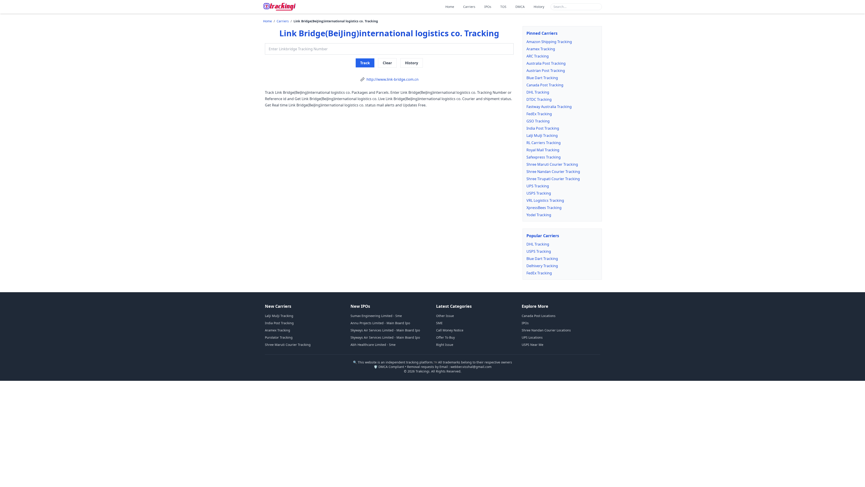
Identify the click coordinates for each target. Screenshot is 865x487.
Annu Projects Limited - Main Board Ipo (380, 323)
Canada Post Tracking (544, 85)
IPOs (487, 7)
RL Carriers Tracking (543, 142)
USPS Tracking (538, 193)
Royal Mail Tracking (542, 149)
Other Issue (445, 316)
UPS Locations (532, 337)
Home (449, 7)
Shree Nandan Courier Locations (546, 330)
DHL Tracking (537, 92)
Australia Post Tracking (546, 63)
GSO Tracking (538, 121)
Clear (387, 62)
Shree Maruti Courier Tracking (552, 164)
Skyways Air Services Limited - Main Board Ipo (385, 330)
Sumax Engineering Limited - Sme (376, 316)
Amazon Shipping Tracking (549, 41)
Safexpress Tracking (543, 157)
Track (365, 62)
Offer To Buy (445, 337)
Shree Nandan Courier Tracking (553, 171)
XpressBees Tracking (544, 207)
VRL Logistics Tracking (545, 200)
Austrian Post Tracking (545, 70)
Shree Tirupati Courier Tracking (553, 178)
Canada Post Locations (538, 316)
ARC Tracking (537, 56)
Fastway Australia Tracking (549, 106)
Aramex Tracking (540, 48)
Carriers (469, 7)
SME (439, 323)
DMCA (520, 7)
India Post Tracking (542, 128)
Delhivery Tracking (542, 265)
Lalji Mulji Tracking (542, 135)
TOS (503, 7)
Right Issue (444, 344)
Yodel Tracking (538, 214)
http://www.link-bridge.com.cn (392, 79)
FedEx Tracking (539, 113)
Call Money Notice (449, 330)
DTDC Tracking (539, 99)
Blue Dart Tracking (542, 77)
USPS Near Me (532, 344)
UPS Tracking (537, 186)
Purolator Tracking (279, 337)
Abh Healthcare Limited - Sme (373, 344)
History (539, 7)
